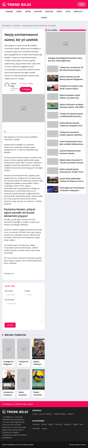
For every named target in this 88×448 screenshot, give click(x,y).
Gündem (9, 11)
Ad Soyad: (9, 291)
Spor (68, 11)
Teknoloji (78, 11)
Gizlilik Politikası (60, 414)
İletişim (71, 414)
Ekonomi (38, 11)
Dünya (19, 11)
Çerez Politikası (45, 414)
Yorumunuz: (9, 299)
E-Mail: (27, 291)
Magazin (49, 11)
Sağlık (59, 11)
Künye (34, 414)
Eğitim (28, 11)
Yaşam (44, 17)
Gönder (10, 325)
